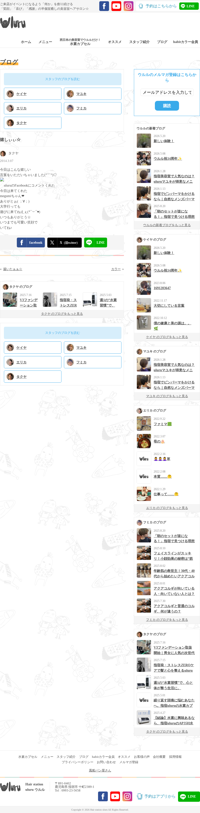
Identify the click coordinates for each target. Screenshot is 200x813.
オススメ (124, 757)
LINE (191, 6)
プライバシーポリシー (77, 762)
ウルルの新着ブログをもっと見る (167, 225)
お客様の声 (142, 757)
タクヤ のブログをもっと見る (62, 314)
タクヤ (13, 153)
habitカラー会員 (103, 757)
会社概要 (159, 757)
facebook (35, 242)
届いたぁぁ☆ (12, 269)
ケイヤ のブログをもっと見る (167, 337)
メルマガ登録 (128, 762)
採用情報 (175, 757)
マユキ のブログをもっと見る (167, 396)
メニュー (47, 757)
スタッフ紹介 (66, 757)
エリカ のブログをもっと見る (167, 508)
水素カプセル (27, 757)
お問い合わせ (106, 762)
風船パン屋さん (100, 770)
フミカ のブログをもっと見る (167, 620)
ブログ (84, 757)
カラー (116, 269)
